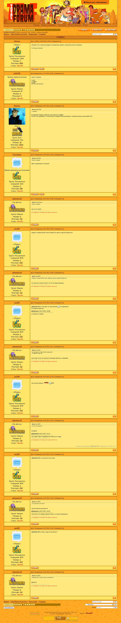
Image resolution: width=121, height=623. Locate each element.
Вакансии (68, 613)
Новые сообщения (48, 25)
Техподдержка (60, 613)
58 (63, 498)
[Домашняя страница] (41, 69)
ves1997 (17, 229)
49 (63, 154)
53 (63, 303)
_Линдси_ (17, 41)
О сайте (52, 613)
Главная (36, 25)
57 (63, 454)
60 (63, 572)
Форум (6, 34)
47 (63, 73)
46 (60, 41)
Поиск (85, 25)
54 (63, 346)
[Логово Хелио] (89, 613)
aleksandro (45, 32)
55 (63, 376)
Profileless (39, 32)
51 (63, 229)
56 (63, 420)
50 (63, 198)
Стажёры (42, 34)
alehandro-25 (17, 199)
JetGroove (33, 32)
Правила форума (74, 25)
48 (63, 106)
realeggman (24, 32)
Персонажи (33, 34)
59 (63, 528)
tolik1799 (17, 73)
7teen (28, 32)
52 (63, 272)
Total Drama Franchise (19, 34)
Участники (62, 25)
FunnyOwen (17, 155)
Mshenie (18, 32)
